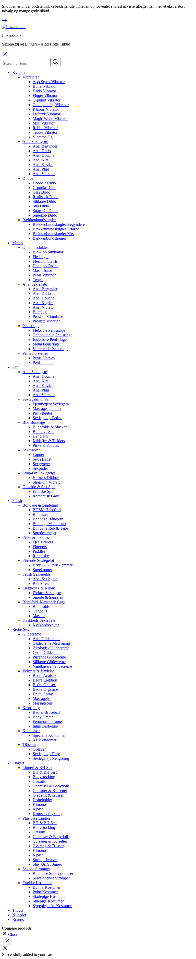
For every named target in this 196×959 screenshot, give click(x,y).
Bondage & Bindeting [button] (40, 505)
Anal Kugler (43, 164)
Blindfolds (41, 606)
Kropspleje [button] (31, 708)
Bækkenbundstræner (49, 238)
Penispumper (43, 362)
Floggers (40, 546)
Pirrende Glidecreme (49, 657)
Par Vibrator (42, 413)
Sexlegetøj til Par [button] (36, 399)
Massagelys (42, 698)
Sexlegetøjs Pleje (46, 754)
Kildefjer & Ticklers (49, 441)
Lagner (38, 454)
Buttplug (40, 312)
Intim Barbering (45, 726)
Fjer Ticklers (43, 542)
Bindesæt (40, 514)
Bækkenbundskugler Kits (53, 233)
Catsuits (39, 781)
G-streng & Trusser (48, 795)
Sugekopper (42, 569)
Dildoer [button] (28, 178)
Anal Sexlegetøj (45, 579)
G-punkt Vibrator (46, 100)
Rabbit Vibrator (45, 128)
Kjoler (38, 809)
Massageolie (43, 703)
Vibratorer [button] (30, 77)
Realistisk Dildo (45, 197)
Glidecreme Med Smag (51, 643)
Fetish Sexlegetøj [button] (36, 574)
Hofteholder (42, 800)
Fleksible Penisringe (49, 330)
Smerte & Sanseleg (48, 597)
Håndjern (40, 436)
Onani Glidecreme (47, 652)
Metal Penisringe (46, 344)
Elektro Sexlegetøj (47, 592)
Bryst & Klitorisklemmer (52, 565)
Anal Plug (41, 169)
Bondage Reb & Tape (50, 528)
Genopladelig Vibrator (51, 105)
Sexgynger (41, 464)
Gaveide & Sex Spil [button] (38, 487)
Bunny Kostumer (46, 887)
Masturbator (42, 270)
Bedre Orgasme (45, 689)
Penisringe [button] (30, 326)
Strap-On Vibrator (47, 482)
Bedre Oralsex (44, 685)
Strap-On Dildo (45, 210)
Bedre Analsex (44, 675)
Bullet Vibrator (45, 86)
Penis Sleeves (44, 358)
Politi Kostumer (45, 892)
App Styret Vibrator (49, 82)
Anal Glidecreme (46, 639)
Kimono (39, 804)
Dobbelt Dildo (44, 183)
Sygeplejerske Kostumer (52, 906)
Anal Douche (43, 155)
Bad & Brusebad (46, 712)
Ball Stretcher (44, 583)
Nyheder (19, 915)
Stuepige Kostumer (48, 901)
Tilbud (17, 910)
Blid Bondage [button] (33, 422)
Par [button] (15, 367)
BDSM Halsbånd (47, 510)
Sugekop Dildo (45, 215)
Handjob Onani (45, 266)
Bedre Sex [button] (20, 629)
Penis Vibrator (44, 275)
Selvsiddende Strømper (51, 878)
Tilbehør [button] (29, 744)
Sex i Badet (42, 459)
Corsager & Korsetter (50, 790)
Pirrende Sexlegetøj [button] (38, 560)
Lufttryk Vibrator (46, 114)
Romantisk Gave (46, 496)
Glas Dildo (41, 192)
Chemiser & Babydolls (51, 786)
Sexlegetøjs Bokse (47, 418)
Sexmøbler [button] (31, 450)
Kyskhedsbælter (46, 625)
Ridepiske (41, 556)
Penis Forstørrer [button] (35, 353)
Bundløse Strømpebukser (53, 873)
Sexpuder (40, 468)
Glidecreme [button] (31, 634)
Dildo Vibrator (44, 91)
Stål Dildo (41, 206)
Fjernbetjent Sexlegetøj (51, 404)
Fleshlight (40, 256)
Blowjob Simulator (48, 252)
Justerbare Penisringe (50, 339)
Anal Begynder (45, 146)
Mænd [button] (17, 243)
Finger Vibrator (45, 95)
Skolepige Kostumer (49, 896)
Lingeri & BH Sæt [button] (37, 767)
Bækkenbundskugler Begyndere (59, 224)
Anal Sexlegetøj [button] (35, 141)
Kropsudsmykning (48, 813)
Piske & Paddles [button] (35, 537)
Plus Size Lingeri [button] (36, 818)
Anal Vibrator (44, 174)
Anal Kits (40, 160)
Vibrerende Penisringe (50, 349)
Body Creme (43, 717)
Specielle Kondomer (49, 735)
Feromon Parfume (47, 721)
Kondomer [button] (31, 731)
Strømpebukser (45, 859)
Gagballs (40, 611)
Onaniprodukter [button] (35, 247)
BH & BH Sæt (45, 772)
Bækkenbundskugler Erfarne (56, 229)
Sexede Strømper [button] (36, 869)
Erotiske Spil (43, 491)
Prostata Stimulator (48, 316)
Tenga (38, 279)
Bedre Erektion (45, 680)
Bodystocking (44, 777)
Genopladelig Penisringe (52, 335)
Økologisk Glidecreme (51, 648)
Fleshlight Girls (45, 261)
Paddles (39, 551)
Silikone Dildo (44, 201)
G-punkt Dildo (44, 187)
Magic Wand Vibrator (50, 118)
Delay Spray (43, 694)
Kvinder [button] (19, 72)
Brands (18, 919)
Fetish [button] (17, 500)
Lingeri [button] (18, 763)
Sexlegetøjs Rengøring (51, 758)
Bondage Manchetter (49, 523)
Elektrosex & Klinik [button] (38, 588)
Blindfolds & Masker (50, 427)
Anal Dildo (42, 151)
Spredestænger (44, 533)
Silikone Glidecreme (49, 662)
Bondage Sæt (43, 431)
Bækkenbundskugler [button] (39, 220)
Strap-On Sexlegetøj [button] (38, 473)
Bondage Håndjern (48, 519)
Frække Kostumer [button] (37, 882)
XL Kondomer (44, 740)
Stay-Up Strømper (47, 864)
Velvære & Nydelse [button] (38, 671)
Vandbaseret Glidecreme (52, 666)
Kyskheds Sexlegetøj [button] (39, 620)
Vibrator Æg (43, 137)
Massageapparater (47, 408)
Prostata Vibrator (46, 321)
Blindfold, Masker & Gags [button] (43, 602)
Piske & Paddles (46, 445)
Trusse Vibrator (45, 132)
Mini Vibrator (44, 123)
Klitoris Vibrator (46, 109)
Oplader (39, 749)
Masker (39, 616)
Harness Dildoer (46, 477)
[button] (9, 934)
